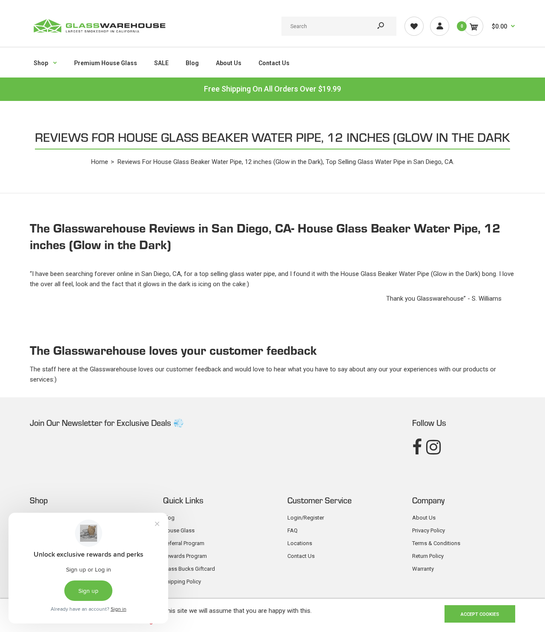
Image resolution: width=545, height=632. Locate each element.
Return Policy (428, 556)
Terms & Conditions (436, 543)
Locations (299, 543)
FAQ (292, 530)
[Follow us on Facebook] (417, 447)
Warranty (423, 569)
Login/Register (305, 517)
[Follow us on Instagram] (433, 447)
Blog (169, 517)
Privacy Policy (428, 530)
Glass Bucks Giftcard (189, 569)
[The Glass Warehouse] (99, 35)
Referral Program (183, 543)
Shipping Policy (182, 581)
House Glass (179, 530)
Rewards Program (185, 556)
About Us (424, 517)
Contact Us (301, 556)
